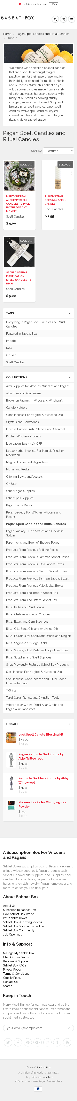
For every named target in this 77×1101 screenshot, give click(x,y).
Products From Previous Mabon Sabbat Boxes (36, 571)
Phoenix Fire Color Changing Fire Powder (42, 804)
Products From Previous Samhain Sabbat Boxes (37, 578)
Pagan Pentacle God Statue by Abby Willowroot (41, 756)
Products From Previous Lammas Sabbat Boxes (37, 557)
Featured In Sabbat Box (21, 333)
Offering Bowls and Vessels (24, 476)
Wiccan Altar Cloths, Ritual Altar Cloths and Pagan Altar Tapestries (34, 707)
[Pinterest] (28, 1042)
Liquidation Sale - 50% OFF (24, 443)
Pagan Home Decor (19, 505)
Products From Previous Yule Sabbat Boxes (34, 585)
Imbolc (11, 340)
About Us (9, 905)
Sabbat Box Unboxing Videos (22, 922)
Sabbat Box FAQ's (14, 965)
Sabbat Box (44, 1067)
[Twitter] (8, 1042)
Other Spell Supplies (19, 498)
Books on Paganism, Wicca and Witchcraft (34, 400)
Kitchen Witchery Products (24, 436)
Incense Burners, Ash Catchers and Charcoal (35, 429)
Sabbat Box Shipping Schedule (23, 926)
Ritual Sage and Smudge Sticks (26, 643)
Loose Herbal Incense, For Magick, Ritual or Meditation (35, 453)
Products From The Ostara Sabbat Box (31, 600)
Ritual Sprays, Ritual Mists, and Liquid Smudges (37, 650)
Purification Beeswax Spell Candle (55, 200)
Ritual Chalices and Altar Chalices (28, 614)
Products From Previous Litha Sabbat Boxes (35, 564)
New (9, 348)
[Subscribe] (68, 1028)
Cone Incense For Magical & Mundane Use (34, 414)
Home (7, 33)
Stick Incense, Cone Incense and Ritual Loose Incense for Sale (36, 681)
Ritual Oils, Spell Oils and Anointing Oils (32, 628)
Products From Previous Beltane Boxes (32, 549)
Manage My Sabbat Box (18, 953)
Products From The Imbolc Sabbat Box (32, 592)
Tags (10, 313)
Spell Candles (15, 362)
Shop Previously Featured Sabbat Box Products (37, 664)
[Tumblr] (57, 1042)
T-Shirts (11, 690)
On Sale (11, 355)
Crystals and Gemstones (22, 422)
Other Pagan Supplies (20, 491)
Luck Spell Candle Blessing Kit (40, 734)
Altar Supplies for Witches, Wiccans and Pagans (38, 386)
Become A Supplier (16, 961)
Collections (16, 377)
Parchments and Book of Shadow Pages (32, 542)
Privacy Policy (12, 969)
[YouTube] (67, 1042)
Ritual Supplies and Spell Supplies (28, 657)
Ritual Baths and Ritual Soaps (25, 607)
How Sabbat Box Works (18, 914)
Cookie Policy (12, 977)
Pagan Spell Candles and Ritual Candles (43, 33)
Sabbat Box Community (18, 930)
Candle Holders (16, 407)
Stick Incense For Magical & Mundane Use (34, 671)
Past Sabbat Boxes (15, 918)
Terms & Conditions (16, 973)
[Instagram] (47, 1042)
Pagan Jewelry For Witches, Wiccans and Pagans (33, 514)
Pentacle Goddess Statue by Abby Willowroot (43, 780)
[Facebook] (18, 1042)
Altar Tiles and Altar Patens (23, 393)
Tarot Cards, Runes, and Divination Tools (32, 697)
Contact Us (10, 981)
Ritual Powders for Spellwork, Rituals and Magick (38, 636)
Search (7, 986)
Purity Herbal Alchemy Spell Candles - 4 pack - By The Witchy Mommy (19, 204)
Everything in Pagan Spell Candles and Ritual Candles (35, 324)
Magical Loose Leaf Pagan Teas (27, 462)
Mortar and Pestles (18, 469)
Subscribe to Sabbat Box (19, 910)
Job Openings (12, 934)
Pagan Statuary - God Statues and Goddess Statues (34, 533)
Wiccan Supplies (42, 1077)
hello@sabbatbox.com (35, 4)
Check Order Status (16, 957)
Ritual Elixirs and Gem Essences (27, 621)
